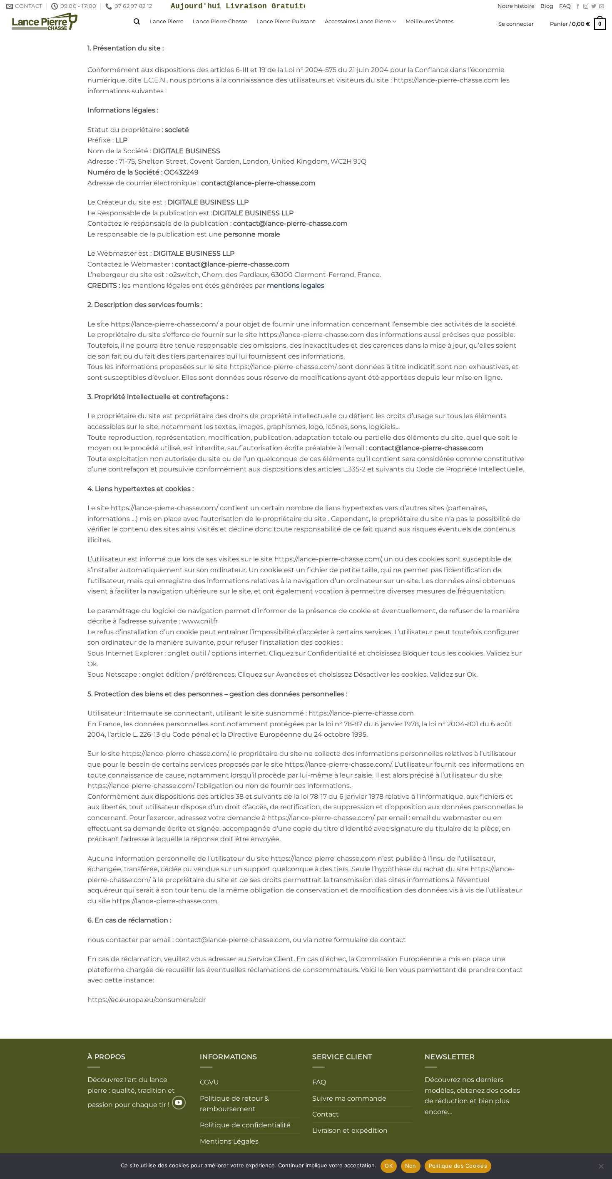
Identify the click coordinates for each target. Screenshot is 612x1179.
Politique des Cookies (458, 1165)
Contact (325, 1114)
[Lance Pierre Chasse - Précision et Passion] (63, 21)
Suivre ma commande (349, 1098)
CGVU (209, 1082)
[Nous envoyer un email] (601, 7)
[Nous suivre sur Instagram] (585, 7)
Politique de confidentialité (245, 1125)
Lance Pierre (166, 21)
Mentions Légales (229, 1141)
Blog (546, 6)
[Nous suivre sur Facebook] (577, 7)
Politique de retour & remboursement (234, 1103)
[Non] (601, 1168)
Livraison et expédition (350, 1130)
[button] (516, 24)
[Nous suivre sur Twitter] (593, 7)
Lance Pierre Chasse (220, 21)
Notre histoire (516, 6)
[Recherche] (137, 22)
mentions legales (295, 285)
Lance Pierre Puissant (285, 21)
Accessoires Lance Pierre (358, 21)
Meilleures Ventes (429, 21)
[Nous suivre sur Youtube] (179, 1102)
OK (389, 1165)
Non (410, 1165)
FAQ (565, 6)
